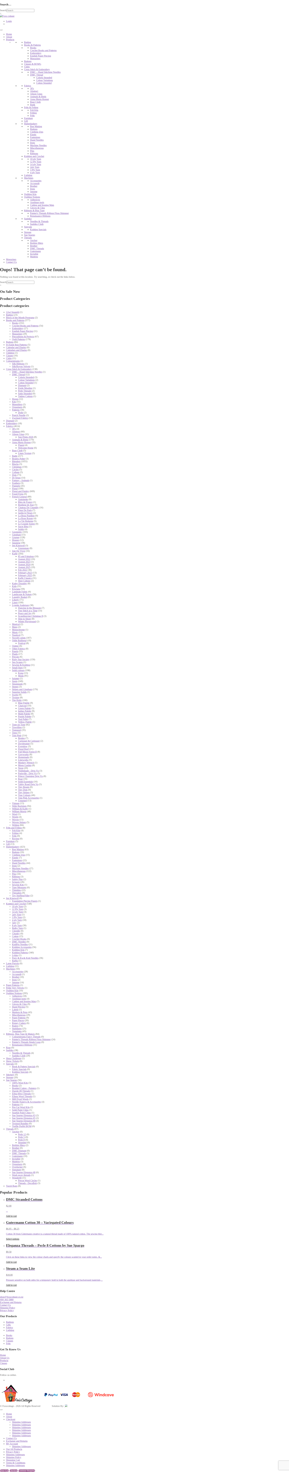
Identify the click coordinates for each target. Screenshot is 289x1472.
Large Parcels (12, 963)
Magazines (35, 58)
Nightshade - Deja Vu (28, 770)
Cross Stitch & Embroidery (37, 69)
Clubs (27, 66)
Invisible (34, 254)
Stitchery (10, 1074)
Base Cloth (35, 102)
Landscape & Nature (22, 594)
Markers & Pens (19, 1012)
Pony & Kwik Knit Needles (25, 958)
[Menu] (1, 29)
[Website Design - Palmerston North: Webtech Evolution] (65, 1406)
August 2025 (24, 567)
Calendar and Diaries (16, 347)
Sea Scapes (17, 662)
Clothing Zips (36, 132)
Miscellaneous (37, 148)
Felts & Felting (31, 107)
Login (9, 21)
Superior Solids (19, 692)
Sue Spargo (29, 235)
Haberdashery (30, 123)
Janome (33, 191)
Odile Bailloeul (19, 640)
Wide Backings (19, 806)
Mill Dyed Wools (20, 1099)
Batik (32, 104)
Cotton (15, 936)
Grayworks (23, 754)
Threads (28, 237)
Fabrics (27, 85)
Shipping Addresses (21, 1422)
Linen (15, 602)
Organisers (17, 407)
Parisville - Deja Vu (27, 773)
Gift (26, 121)
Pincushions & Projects (23, 336)
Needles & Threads (39, 221)
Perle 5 (21, 1137)
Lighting (28, 175)
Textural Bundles (20, 1123)
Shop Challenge (13, 1058)
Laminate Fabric (20, 591)
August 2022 (24, 559)
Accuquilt (34, 183)
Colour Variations (44, 80)
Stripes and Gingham (22, 689)
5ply (14, 922)
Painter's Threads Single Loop (26, 1042)
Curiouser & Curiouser (29, 741)
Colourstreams (13, 361)
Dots (14, 475)
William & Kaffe (20, 808)
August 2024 (24, 564)
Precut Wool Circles (27, 1180)
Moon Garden (24, 765)
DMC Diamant (19, 1150)
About (9, 37)
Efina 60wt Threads (21, 1093)
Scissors (16, 882)
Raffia (15, 960)
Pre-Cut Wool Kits (21, 1107)
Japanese (16, 543)
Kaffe (14, 553)
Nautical (16, 635)
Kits (14, 401)
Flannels (16, 486)
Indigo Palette (24, 711)
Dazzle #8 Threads (21, 1091)
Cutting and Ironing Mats (42, 205)
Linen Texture (24, 453)
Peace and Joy (25, 613)
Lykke (15, 955)
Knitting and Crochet (34, 156)
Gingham (16, 534)
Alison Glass (36, 94)
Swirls (15, 694)
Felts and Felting (14, 827)
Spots (14, 681)
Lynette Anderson (20, 605)
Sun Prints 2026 (25, 437)
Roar (20, 779)
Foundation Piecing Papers (24, 901)
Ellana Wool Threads (22, 1096)
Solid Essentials (25, 781)
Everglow (22, 746)
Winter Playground (27, 621)
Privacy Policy (7, 1310)
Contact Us (11, 262)
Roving (15, 838)
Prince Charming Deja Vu (30, 776)
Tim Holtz (17, 700)
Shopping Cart (13, 1460)
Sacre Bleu (23, 526)
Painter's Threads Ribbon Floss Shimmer (49, 213)
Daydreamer (24, 743)
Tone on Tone (18, 724)
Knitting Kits (18, 950)
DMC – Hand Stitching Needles (45, 72)
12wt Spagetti (12, 312)
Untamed (22, 800)
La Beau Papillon (26, 515)
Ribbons (34, 153)
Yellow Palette (25, 722)
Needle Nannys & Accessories (26, 1102)
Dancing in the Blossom (29, 608)
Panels (15, 651)
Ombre (15, 646)
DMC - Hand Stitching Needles (27, 372)
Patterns (16, 410)
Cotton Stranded (44, 83)
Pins (32, 151)
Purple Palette (24, 716)
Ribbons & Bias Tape (34, 210)
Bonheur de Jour (26, 505)
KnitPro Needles (20, 944)
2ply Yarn (34, 167)
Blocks (15, 464)
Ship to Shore (24, 619)
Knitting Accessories (22, 947)
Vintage (15, 803)
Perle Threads (24, 391)
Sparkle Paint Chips (21, 1112)
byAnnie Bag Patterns (16, 344)
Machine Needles (38, 145)
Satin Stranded (25, 393)
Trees (14, 732)
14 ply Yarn (35, 164)
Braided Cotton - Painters (24, 1088)
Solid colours (18, 670)
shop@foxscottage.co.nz (11, 1297)
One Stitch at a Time (27, 610)
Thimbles (16, 890)
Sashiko (28, 218)
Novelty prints (19, 637)
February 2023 (25, 572)
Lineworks (23, 760)
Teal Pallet (23, 719)
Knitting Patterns (20, 952)
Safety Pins (17, 879)
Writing (15, 825)
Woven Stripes (19, 822)
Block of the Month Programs (20, 317)
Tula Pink (16, 735)
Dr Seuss (16, 477)
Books (33, 47)
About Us (4, 1358)
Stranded (22, 1142)
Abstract (34, 91)
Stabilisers (17, 1028)
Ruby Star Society (20, 659)
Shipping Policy (7, 1307)
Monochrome (18, 629)
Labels (15, 1009)
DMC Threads (37, 248)
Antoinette (23, 499)
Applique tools (37, 202)
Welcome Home (25, 448)
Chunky (16, 933)
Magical (16, 624)
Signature (16, 1169)
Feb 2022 (22, 570)
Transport (16, 730)
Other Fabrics (18, 648)
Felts (32, 115)
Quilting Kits (30, 194)
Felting (33, 113)
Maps (14, 627)
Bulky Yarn (17, 928)
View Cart (4, 1471)
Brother (33, 186)
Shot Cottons (24, 581)
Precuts (15, 656)
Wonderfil (17, 1178)
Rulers (15, 1026)
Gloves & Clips (37, 208)
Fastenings (35, 137)
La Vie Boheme (25, 521)
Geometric (17, 532)
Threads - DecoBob (27, 1183)
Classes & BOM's (32, 64)
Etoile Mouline (25, 388)
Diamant (22, 385)
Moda (21, 675)
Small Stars (17, 667)
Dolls (20, 412)
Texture (15, 697)
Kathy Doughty (19, 583)
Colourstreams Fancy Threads (26, 1036)
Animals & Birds (38, 96)
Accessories (35, 180)
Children (10, 353)
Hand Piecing (18, 1007)
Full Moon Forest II (27, 751)
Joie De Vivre (18, 551)
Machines (28, 178)
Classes (9, 355)
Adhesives (35, 199)
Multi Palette (24, 713)
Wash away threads (21, 1175)
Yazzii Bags (11, 1186)
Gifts (8, 1325)
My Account (12, 1443)
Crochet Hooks (19, 939)
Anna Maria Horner (39, 99)
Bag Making (36, 126)
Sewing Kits (18, 884)
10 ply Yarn (35, 159)
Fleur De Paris (25, 510)
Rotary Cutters (19, 1023)
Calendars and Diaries (16, 350)
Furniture (28, 118)
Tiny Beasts (23, 787)
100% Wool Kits (20, 1083)
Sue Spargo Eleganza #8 (23, 1121)
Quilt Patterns (18, 339)
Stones (15, 686)
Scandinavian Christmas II (30, 616)
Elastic (33, 134)
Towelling (17, 727)
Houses (15, 540)
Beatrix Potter (18, 458)
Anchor (33, 240)
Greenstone (23, 548)
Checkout (10, 1419)
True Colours (24, 795)
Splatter (15, 678)
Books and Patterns (15, 320)
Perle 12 (22, 1134)
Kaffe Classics (25, 578)
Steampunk (17, 684)
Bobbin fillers (36, 243)
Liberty (15, 600)
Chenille (16, 931)
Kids (14, 586)
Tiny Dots (23, 789)
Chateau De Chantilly (28, 507)
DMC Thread (36, 75)
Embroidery (35, 53)
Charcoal (22, 705)
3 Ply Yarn (35, 170)
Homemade (23, 757)
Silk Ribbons (18, 363)
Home (9, 34)
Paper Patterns (13, 985)
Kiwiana (16, 589)
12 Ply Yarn (35, 161)
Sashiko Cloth (37, 224)
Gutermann (35, 251)
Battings (10, 1322)
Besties (21, 738)
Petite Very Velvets (15, 988)
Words (15, 817)
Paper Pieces (18, 1020)
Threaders (17, 893)
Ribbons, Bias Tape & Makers (20, 1034)
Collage (15, 472)
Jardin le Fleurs (25, 513)
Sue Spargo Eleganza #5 (23, 1118)
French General (19, 496)
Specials (28, 227)
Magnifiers (17, 404)
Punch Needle (18, 415)
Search (3, 10)
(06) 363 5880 (7, 1299)
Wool (14, 814)
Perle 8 (21, 1140)
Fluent (21, 445)
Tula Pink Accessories (28, 798)
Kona (20, 673)
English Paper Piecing (40, 56)
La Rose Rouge (25, 518)
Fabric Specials (19, 1069)
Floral (15, 488)
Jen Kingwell (18, 545)
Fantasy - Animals (20, 480)
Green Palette (24, 708)
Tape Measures (19, 887)
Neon (20, 768)
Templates (17, 1031)
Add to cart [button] (11, 1216)
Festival (21, 643)
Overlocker (17, 1167)
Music (15, 632)
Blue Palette (24, 703)
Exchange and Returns (11, 1302)
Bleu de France (25, 502)
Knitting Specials (38, 229)
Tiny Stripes (24, 792)
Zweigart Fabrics (20, 418)
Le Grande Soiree (26, 524)
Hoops (15, 399)
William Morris (19, 811)
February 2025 (25, 575)
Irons (32, 142)
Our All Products (14, 1449)
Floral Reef (23, 749)
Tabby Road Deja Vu (28, 784)
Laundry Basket (19, 597)
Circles (15, 469)
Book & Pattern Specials (23, 1066)
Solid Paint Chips (20, 1110)
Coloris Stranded (44, 77)
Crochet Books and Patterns (43, 50)
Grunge (15, 537)
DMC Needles (19, 941)
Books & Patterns (32, 45)
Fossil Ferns (17, 494)
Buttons (27, 61)
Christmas (17, 467)
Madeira (34, 256)
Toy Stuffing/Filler (21, 895)
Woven (15, 819)
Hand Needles (37, 140)
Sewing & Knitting (21, 665)
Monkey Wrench (26, 762)
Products (10, 39)
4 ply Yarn (35, 172)
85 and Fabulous (26, 556)
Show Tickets (12, 1061)
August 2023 (24, 562)
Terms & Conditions (15, 1462)
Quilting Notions (32, 197)
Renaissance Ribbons (40, 216)
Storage (27, 232)
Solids (21, 529)
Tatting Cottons (25, 396)
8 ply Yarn (17, 925)
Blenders (16, 461)
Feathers (16, 483)
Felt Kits (34, 110)
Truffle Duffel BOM (21, 1126)
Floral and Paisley (20, 491)
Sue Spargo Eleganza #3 (23, 1115)
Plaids (15, 654)
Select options (12, 1239)
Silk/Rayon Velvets (21, 366)
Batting (27, 42)
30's (32, 88)
